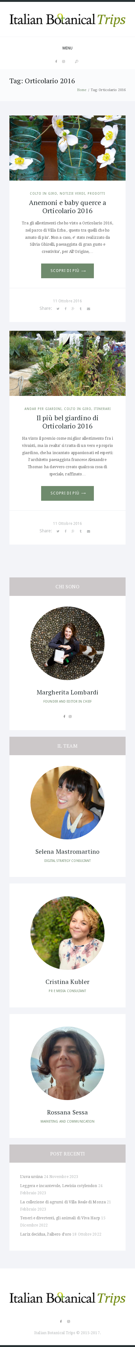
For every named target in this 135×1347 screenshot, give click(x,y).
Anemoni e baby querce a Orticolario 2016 (67, 206)
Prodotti (96, 193)
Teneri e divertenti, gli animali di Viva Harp (60, 1218)
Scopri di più (65, 271)
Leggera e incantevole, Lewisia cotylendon (58, 1186)
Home (81, 90)
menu (67, 48)
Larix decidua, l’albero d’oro (45, 1234)
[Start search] (76, 61)
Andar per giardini (43, 409)
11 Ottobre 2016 (67, 301)
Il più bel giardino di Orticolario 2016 (67, 421)
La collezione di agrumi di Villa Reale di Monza (63, 1202)
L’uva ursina (31, 1177)
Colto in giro (43, 193)
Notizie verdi (72, 193)
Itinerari (102, 409)
